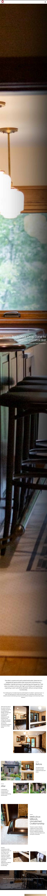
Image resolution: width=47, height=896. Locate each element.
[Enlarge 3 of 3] (44, 732)
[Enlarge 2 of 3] (44, 707)
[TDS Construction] (3, 2)
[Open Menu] (45, 1)
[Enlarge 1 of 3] (27, 707)
